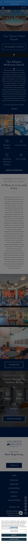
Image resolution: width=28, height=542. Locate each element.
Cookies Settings (14, 531)
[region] (14, 529)
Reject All (14, 535)
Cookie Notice (14, 528)
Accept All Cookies (13, 539)
